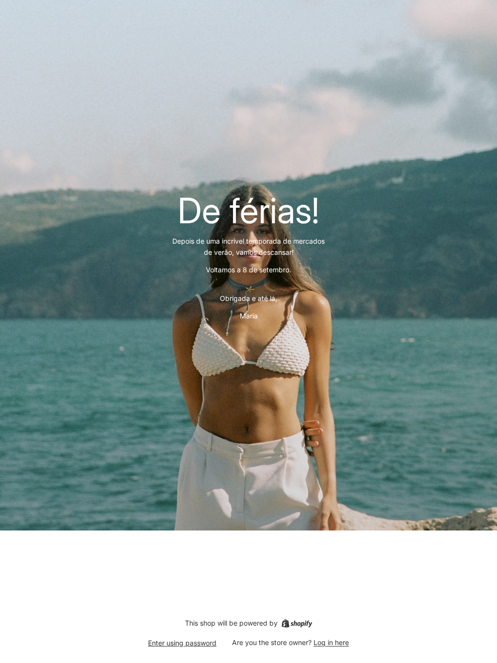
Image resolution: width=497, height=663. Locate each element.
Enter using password (182, 643)
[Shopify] (297, 623)
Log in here (331, 642)
